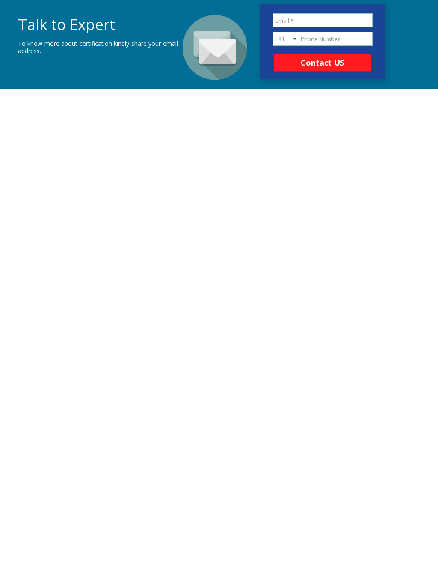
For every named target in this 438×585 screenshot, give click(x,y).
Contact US (322, 62)
